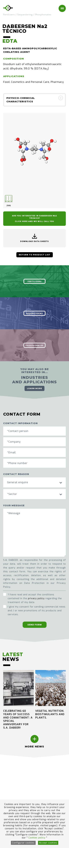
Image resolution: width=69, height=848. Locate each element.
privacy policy (36, 598)
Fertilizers (9, 14)
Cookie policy (43, 775)
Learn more (34, 388)
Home (7, 770)
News (6, 784)
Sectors (8, 775)
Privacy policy (44, 779)
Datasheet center (14, 793)
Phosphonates (43, 14)
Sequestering (25, 14)
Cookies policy (37, 837)
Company (9, 779)
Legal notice (43, 770)
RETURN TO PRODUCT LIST (34, 255)
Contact (8, 797)
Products (9, 788)
